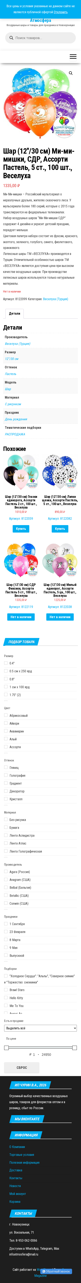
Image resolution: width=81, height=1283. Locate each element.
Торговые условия (21, 1155)
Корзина (14, 1202)
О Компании (17, 1147)
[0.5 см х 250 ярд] (5, 671)
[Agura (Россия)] (5, 871)
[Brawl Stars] (5, 989)
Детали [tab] (14, 313)
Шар (8, 389)
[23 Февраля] (5, 931)
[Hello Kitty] (5, 997)
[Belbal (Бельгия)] (5, 887)
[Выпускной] (5, 955)
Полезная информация (24, 1163)
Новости (15, 1186)
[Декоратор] (5, 791)
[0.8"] (5, 678)
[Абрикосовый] (5, 715)
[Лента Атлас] (5, 843)
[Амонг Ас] (5, 1013)
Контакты (15, 1178)
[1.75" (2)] (5, 694)
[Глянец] (5, 767)
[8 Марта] (5, 939)
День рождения (16, 419)
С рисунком (13, 404)
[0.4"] (5, 663)
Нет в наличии (21, 617)
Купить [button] (21, 529)
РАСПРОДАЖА (15, 434)
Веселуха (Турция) (55, 299)
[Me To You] (5, 1005)
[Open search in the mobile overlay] (40, 37)
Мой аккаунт (17, 1194)
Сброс (22, 1068)
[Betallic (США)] (5, 895)
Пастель (10, 374)
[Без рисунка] (5, 819)
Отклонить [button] (61, 12)
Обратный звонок (57, 1271)
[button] (71, 73)
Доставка (15, 1170)
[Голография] (5, 775)
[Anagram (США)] (5, 879)
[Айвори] (5, 723)
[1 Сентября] (5, 923)
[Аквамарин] (5, 730)
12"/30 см (11, 359)
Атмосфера (40, 20)
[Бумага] (5, 827)
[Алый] (5, 738)
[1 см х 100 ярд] (5, 686)
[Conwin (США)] (5, 903)
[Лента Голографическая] (5, 851)
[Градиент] (5, 783)
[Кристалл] (5, 798)
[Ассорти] (5, 746)
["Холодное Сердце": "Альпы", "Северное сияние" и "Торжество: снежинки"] (5, 975)
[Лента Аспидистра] (5, 835)
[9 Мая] (5, 947)
